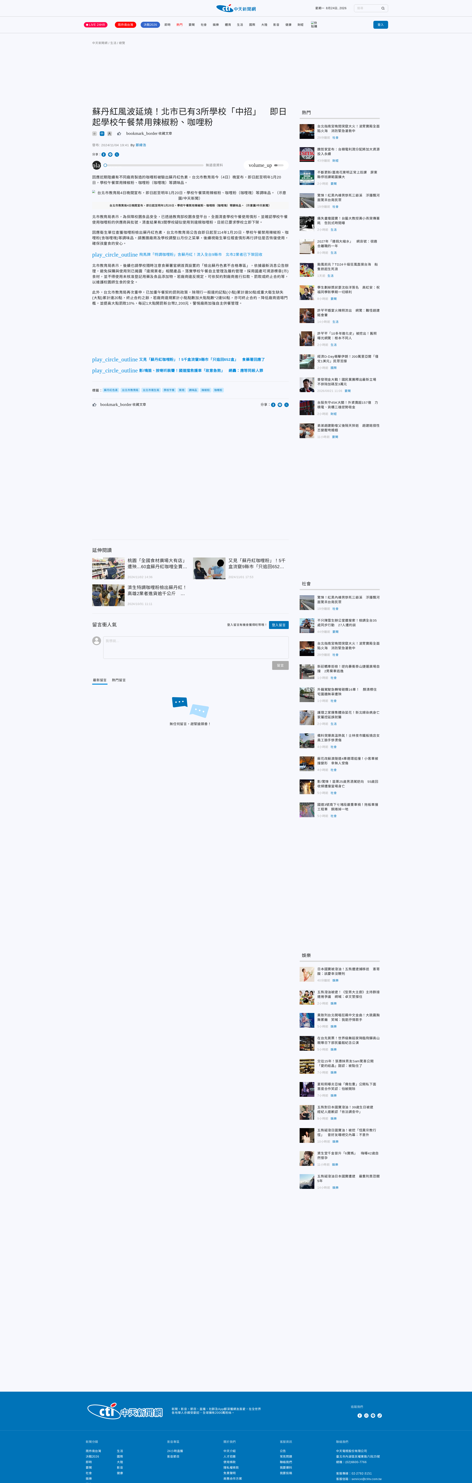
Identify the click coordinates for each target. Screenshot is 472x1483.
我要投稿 (286, 1473)
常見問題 (286, 1456)
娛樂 (216, 24)
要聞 (192, 24)
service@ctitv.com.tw (367, 1479)
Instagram (366, 1415)
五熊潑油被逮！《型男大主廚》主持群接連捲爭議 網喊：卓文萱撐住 (307, 997)
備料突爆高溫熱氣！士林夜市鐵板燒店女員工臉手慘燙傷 (307, 740)
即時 (167, 24)
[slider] (154, 165)
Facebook (360, 1415)
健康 (288, 24)
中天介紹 (229, 1451)
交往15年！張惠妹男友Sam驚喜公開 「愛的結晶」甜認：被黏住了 (307, 1066)
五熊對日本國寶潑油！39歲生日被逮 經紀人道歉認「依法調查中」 (307, 1112)
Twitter (353, 1415)
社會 (204, 24)
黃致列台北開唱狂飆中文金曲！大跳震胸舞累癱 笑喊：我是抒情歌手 (307, 1020)
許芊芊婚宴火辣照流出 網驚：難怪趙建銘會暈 (307, 315)
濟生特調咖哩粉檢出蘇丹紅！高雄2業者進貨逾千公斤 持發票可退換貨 (108, 595)
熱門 (179, 24)
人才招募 (229, 1456)
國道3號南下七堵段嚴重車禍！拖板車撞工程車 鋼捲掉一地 (307, 809)
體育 (228, 24)
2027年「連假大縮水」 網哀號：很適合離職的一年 (307, 246)
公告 (283, 1451)
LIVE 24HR (97, 24)
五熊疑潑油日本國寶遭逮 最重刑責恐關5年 (307, 1181)
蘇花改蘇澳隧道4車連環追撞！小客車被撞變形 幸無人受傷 (307, 763)
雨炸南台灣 (125, 24)
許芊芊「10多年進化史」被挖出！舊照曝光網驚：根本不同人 (307, 338)
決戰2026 (150, 24)
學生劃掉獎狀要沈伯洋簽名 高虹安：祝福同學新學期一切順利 (307, 292)
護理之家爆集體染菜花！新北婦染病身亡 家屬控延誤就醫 (307, 717)
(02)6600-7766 (356, 1462)
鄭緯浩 (141, 145)
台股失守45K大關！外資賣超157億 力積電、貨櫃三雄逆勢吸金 (307, 407)
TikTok (379, 1415)
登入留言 (279, 625)
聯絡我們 (286, 1462)
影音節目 (173, 1456)
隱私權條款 (231, 1467)
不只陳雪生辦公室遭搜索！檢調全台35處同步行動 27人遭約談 (307, 625)
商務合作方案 (232, 1478)
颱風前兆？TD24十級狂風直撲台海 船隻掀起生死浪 (307, 269)
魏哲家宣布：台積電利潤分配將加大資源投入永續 (307, 154)
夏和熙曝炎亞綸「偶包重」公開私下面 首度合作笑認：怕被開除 (307, 1089)
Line (373, 1415)
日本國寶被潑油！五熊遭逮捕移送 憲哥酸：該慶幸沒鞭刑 (307, 974)
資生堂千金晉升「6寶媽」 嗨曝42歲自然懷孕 (307, 1158)
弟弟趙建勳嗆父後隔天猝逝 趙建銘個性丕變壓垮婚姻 (307, 430)
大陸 (264, 24)
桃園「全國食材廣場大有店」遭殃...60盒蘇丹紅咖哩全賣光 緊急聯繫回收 (108, 568)
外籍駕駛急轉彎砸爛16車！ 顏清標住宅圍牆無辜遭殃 (307, 694)
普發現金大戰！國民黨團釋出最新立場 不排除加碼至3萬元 (307, 384)
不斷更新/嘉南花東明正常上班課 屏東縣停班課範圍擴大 (307, 177)
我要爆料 (286, 1467)
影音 (276, 24)
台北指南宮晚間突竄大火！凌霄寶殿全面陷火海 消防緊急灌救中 (307, 131)
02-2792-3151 (362, 1473)
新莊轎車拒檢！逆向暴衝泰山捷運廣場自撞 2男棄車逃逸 (307, 671)
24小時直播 (175, 1451)
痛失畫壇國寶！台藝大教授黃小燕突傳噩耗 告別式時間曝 (307, 223)
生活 (240, 24)
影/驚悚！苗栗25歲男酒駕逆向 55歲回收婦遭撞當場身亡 (307, 786)
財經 (301, 24)
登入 (381, 24)
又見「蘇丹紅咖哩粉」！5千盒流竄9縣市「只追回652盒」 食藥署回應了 (209, 568)
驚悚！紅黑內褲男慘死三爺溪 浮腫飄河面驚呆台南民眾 (307, 200)
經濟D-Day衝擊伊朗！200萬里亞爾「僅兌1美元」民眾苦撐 (307, 361)
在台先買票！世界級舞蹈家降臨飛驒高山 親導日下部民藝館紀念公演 (307, 1043)
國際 (252, 24)
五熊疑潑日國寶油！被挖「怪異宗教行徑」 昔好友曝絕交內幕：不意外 (307, 1135)
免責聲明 (229, 1473)
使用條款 (229, 1462)
